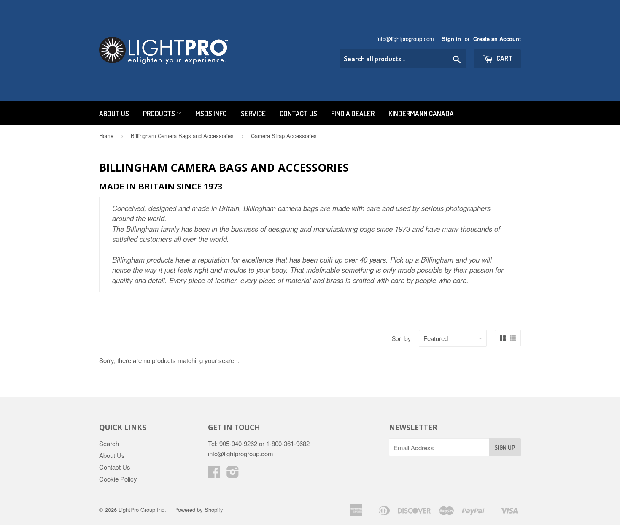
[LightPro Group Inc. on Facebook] (214, 474)
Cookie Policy (118, 478)
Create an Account (497, 39)
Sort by (401, 338)
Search (109, 443)
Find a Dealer (353, 113)
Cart (503, 58)
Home (106, 136)
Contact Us (298, 113)
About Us (114, 113)
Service (253, 113)
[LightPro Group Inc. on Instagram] (232, 474)
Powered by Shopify (198, 510)
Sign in (451, 39)
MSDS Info (211, 113)
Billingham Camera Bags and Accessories (182, 136)
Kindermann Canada (421, 113)
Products (159, 113)
